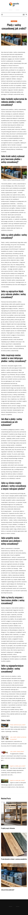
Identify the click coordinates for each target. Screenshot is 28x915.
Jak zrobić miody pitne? (17, 751)
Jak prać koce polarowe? (7, 890)
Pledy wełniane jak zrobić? (18, 724)
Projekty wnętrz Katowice (8, 828)
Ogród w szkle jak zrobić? (17, 780)
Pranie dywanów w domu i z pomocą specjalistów (14, 859)
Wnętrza (14, 21)
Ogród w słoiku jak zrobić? (17, 766)
